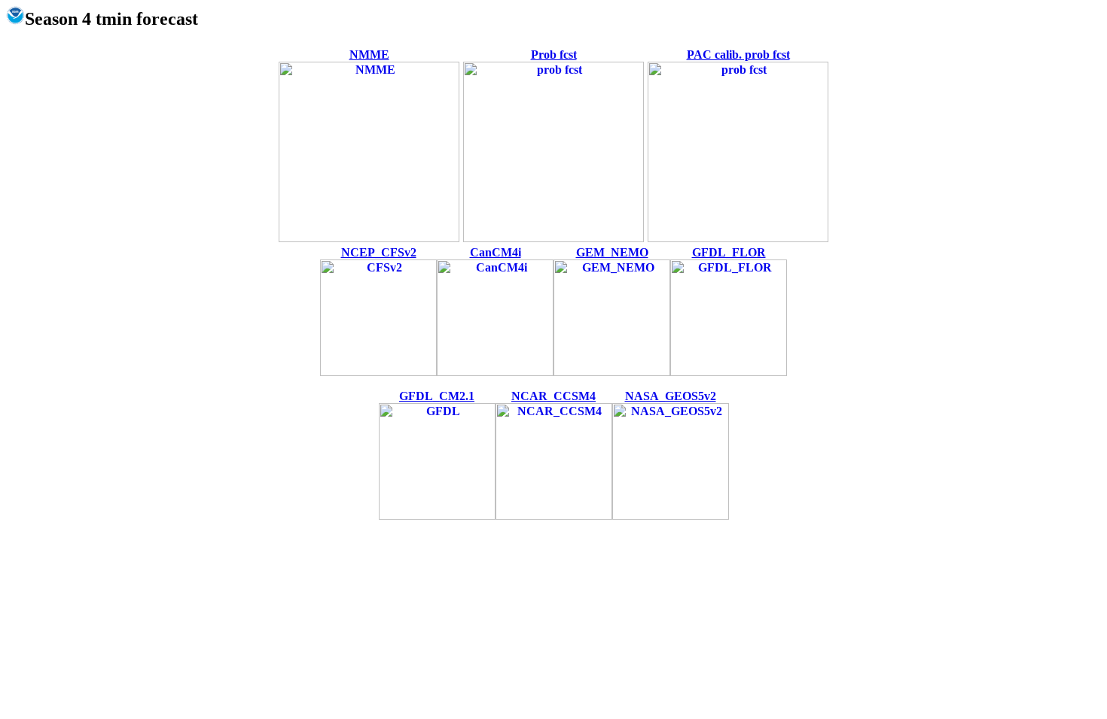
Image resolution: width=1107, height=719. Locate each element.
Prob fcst (554, 54)
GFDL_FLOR (729, 252)
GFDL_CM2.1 (436, 396)
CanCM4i (495, 252)
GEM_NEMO (612, 252)
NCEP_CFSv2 (378, 252)
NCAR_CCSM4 (553, 396)
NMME (369, 54)
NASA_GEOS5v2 (670, 396)
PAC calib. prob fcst (738, 54)
